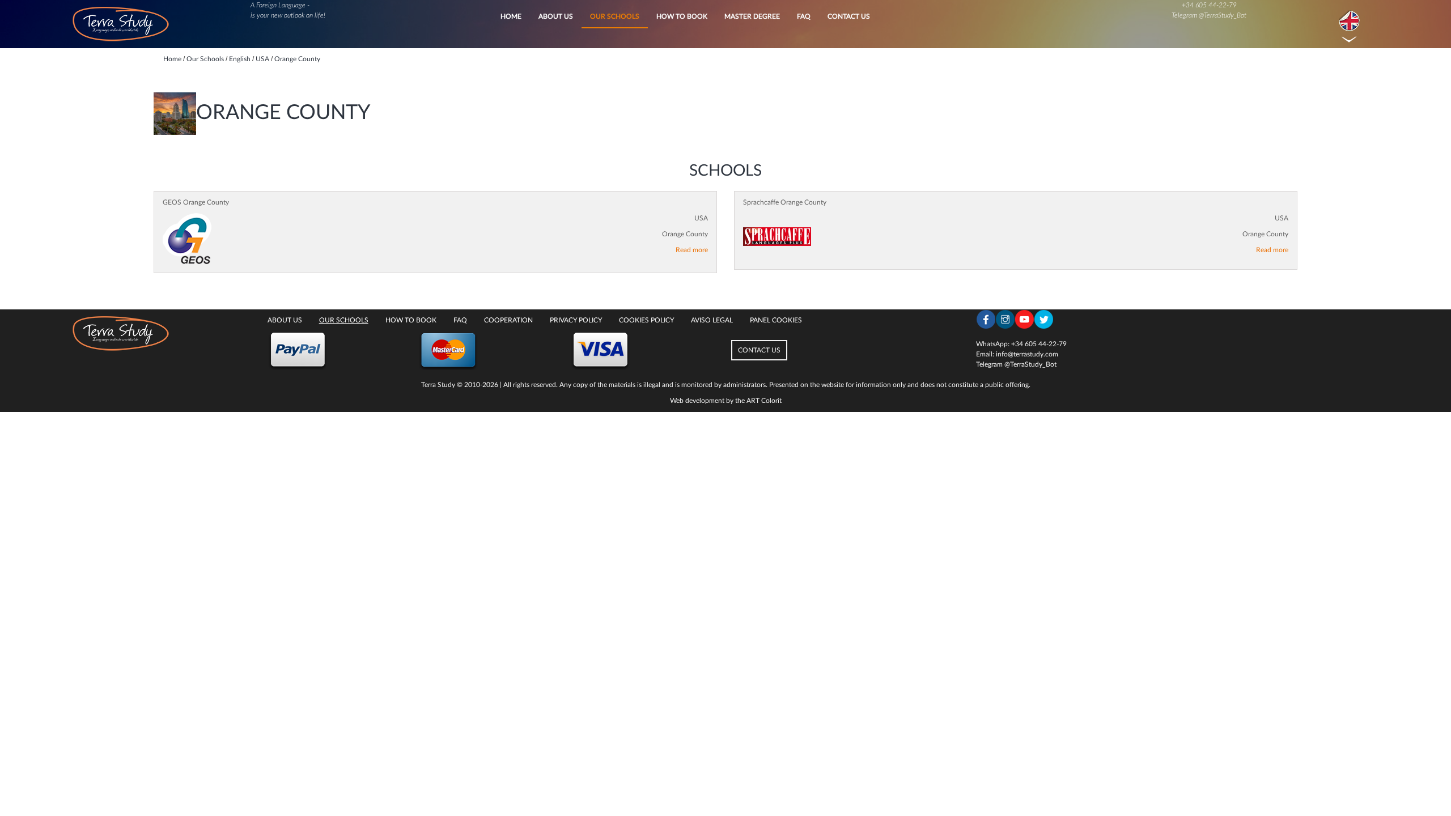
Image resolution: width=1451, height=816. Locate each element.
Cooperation (508, 320)
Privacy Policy (576, 320)
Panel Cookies (776, 320)
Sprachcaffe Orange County (784, 202)
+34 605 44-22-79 (1209, 5)
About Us (555, 16)
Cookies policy (646, 320)
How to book (681, 16)
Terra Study (438, 384)
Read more (692, 249)
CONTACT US (759, 350)
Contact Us (849, 16)
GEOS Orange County (196, 202)
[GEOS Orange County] (187, 238)
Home (510, 16)
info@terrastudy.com (1027, 354)
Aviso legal (712, 320)
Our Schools (614, 16)
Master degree (752, 16)
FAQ (804, 16)
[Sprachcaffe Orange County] (777, 237)
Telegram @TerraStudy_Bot (1209, 15)
